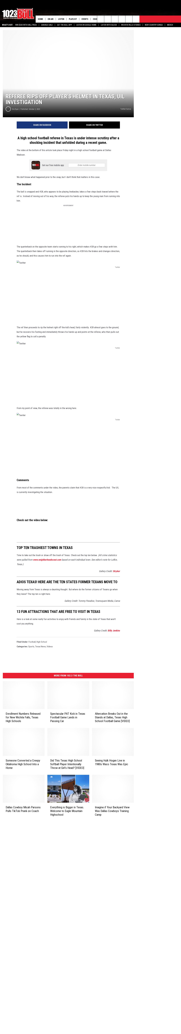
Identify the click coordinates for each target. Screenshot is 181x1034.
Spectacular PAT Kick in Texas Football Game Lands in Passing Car (67, 717)
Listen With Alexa (109, 25)
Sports (31, 646)
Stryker (116, 571)
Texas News (40, 646)
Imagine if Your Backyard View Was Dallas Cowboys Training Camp (112, 811)
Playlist (73, 19)
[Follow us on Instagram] (121, 19)
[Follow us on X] (135, 19)
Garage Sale (47, 25)
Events (85, 19)
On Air (50, 19)
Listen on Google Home (86, 25)
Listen (61, 19)
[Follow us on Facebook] (114, 19)
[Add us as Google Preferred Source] (107, 19)
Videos (50, 646)
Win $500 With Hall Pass (26, 25)
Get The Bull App (64, 25)
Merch (170, 25)
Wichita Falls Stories (131, 25)
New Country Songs (154, 25)
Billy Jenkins (114, 630)
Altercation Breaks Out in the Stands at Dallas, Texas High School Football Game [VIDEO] (112, 717)
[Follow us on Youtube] (128, 19)
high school (41, 642)
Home (40, 19)
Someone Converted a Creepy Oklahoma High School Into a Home (23, 764)
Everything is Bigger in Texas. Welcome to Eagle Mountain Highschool (67, 811)
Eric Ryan (15, 109)
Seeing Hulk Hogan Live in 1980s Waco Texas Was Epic (111, 762)
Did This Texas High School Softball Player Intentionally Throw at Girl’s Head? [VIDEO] (67, 764)
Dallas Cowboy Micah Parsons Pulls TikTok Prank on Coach (23, 809)
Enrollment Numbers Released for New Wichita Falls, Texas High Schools (23, 717)
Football (32, 642)
